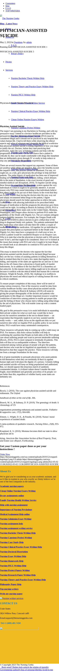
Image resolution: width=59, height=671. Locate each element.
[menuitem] (13, 45)
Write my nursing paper (11, 594)
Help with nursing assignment (14, 505)
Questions (18, 42)
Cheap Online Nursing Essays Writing (27, 119)
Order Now (5, 454)
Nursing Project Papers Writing (15, 570)
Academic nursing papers (12, 486)
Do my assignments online (12, 495)
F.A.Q (8, 8)
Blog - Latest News (8, 24)
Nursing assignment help (11, 523)
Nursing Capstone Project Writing (25, 128)
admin (29, 42)
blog (7, 6)
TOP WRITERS (12, 11)
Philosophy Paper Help (10, 584)
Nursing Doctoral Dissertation (14, 551)
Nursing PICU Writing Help (23, 95)
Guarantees (10, 3)
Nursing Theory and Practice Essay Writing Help (32, 86)
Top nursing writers (9, 589)
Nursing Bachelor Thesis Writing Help (27, 78)
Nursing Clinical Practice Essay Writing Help (30, 111)
